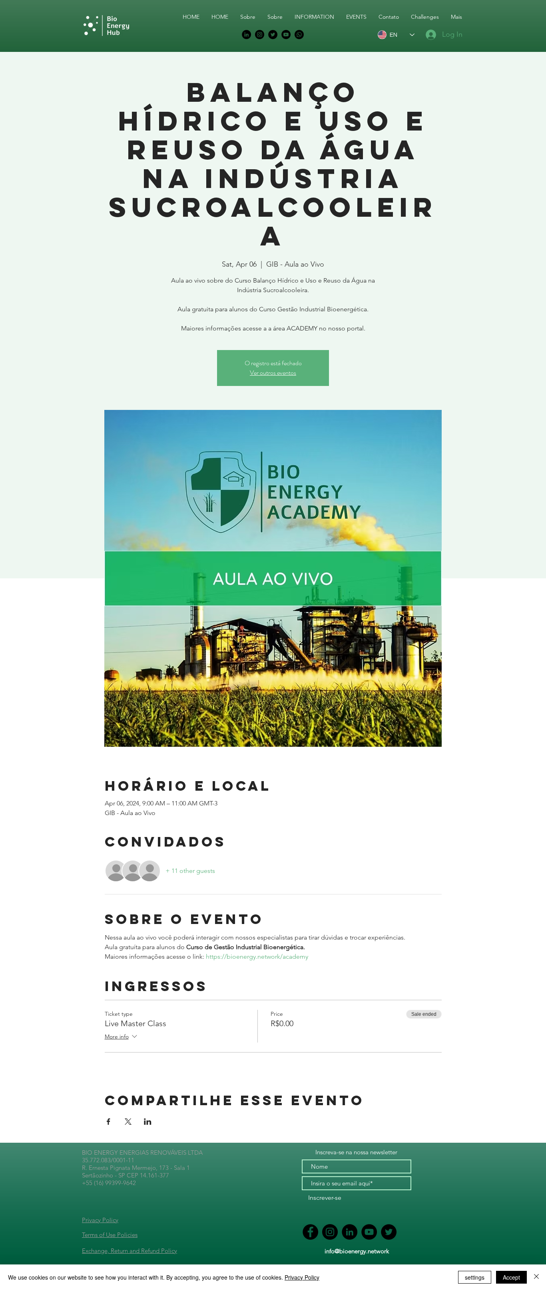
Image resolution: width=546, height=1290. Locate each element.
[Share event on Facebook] (108, 1121)
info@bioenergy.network (357, 1251)
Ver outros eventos (273, 372)
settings (474, 1277)
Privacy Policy (100, 1220)
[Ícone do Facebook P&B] (310, 1232)
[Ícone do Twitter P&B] (272, 34)
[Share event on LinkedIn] (147, 1121)
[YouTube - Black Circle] (286, 34)
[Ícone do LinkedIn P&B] (246, 34)
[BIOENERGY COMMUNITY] (299, 34)
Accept (511, 1277)
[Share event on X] (128, 1121)
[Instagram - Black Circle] (259, 34)
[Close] (536, 1277)
